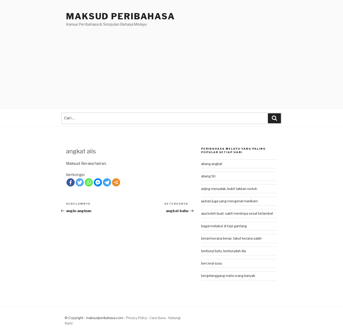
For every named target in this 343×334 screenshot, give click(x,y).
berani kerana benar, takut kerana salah (231, 238)
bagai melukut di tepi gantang (224, 226)
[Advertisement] (172, 62)
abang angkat (211, 164)
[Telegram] (107, 182)
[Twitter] (80, 182)
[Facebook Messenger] (98, 182)
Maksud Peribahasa (120, 16)
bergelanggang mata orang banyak (228, 276)
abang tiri (208, 176)
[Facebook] (70, 182)
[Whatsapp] (89, 182)
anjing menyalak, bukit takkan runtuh (229, 189)
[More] (116, 182)
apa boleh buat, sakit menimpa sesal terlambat (237, 213)
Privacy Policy (136, 318)
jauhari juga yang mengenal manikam (229, 201)
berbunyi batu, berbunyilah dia (223, 251)
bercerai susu (211, 263)
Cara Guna (158, 318)
